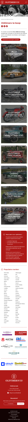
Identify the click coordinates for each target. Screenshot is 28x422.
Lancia (5, 290)
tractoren (5, 36)
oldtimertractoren (14, 154)
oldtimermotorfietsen (14, 93)
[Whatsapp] (4, 26)
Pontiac (6, 308)
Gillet (16, 315)
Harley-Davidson (19, 288)
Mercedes (6, 272)
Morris (5, 314)
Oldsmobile (6, 307)
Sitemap (14, 417)
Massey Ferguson (8, 300)
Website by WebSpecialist (14, 419)
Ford (16, 276)
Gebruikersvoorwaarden (14, 412)
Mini (16, 290)
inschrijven (21, 403)
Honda (17, 293)
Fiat (5, 283)
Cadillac (6, 288)
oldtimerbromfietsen (14, 113)
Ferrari (17, 283)
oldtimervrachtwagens (14, 134)
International (7, 286)
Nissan (5, 303)
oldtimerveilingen (14, 215)
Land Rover (6, 296)
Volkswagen (18, 272)
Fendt (16, 308)
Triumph (17, 277)
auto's (2, 35)
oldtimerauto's (14, 73)
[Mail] (2, 26)
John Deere (6, 277)
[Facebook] (7, 26)
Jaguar (5, 274)
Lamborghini (7, 298)
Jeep (16, 310)
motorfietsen (8, 35)
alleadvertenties (14, 52)
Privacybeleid (14, 414)
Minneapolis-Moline (20, 303)
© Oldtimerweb (14, 411)
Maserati (17, 302)
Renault (17, 286)
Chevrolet (6, 279)
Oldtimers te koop (9, 19)
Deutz (16, 291)
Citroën (17, 279)
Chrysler (17, 298)
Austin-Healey (18, 284)
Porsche (6, 276)
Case (5, 319)
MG (16, 274)
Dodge (5, 305)
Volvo (5, 284)
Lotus (16, 319)
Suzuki (17, 317)
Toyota (5, 295)
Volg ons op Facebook (15, 392)
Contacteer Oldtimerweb (14, 390)
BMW (5, 281)
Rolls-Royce (18, 296)
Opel (5, 291)
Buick (5, 293)
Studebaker (7, 310)
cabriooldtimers (14, 174)
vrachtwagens (21, 35)
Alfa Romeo (18, 281)
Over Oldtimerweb (14, 388)
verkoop (18, 33)
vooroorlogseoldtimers (14, 195)
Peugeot (17, 295)
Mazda (5, 317)
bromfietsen (15, 35)
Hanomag (17, 321)
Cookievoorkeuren (14, 416)
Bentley (17, 314)
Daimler (6, 312)
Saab (16, 312)
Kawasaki (6, 321)
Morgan (17, 305)
